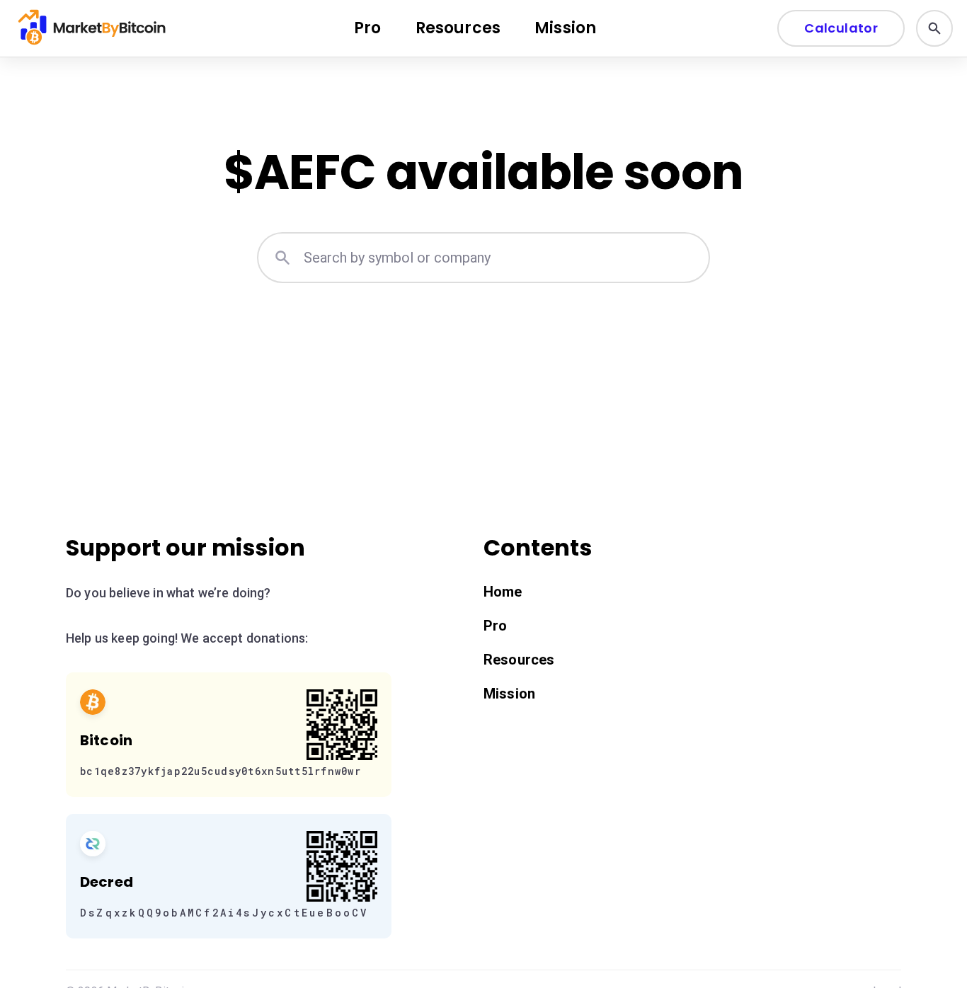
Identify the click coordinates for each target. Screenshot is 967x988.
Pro (367, 28)
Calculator (841, 28)
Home (502, 591)
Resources (458, 28)
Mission (565, 28)
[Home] (93, 28)
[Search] (934, 28)
